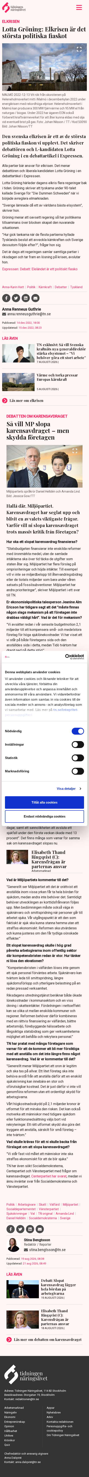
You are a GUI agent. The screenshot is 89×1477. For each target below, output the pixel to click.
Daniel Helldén (16, 1218)
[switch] (78, 744)
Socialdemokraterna (43, 1218)
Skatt (43, 1204)
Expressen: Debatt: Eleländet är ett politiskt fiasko (40, 269)
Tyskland (76, 287)
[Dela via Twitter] (16, 298)
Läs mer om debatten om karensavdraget (47, 1339)
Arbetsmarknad (14, 1407)
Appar (50, 1407)
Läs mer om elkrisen (26, 400)
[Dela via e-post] (35, 298)
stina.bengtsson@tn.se (47, 1249)
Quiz (7, 1444)
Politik (31, 287)
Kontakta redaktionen (60, 1421)
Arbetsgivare (27, 1204)
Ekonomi (9, 1417)
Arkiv (50, 1417)
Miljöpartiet (71, 1204)
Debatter (61, 287)
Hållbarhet (10, 1431)
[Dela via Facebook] (6, 298)
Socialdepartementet (21, 1209)
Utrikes (8, 1435)
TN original (45, 1213)
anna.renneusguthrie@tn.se (29, 314)
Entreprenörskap (14, 1421)
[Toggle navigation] (79, 7)
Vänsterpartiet (49, 1209)
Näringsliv (10, 1412)
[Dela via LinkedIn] (26, 298)
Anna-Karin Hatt (13, 287)
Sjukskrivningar (17, 1213)
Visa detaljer (66, 788)
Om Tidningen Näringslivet (63, 1435)
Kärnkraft (45, 287)
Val (32, 1213)
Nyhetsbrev (54, 1412)
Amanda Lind (65, 1213)
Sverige (65, 1218)
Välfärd (54, 1204)
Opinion (9, 1426)
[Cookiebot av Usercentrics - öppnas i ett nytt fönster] (65, 657)
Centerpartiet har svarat (49, 1176)
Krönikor (9, 1440)
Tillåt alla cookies (44, 802)
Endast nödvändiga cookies (44, 816)
